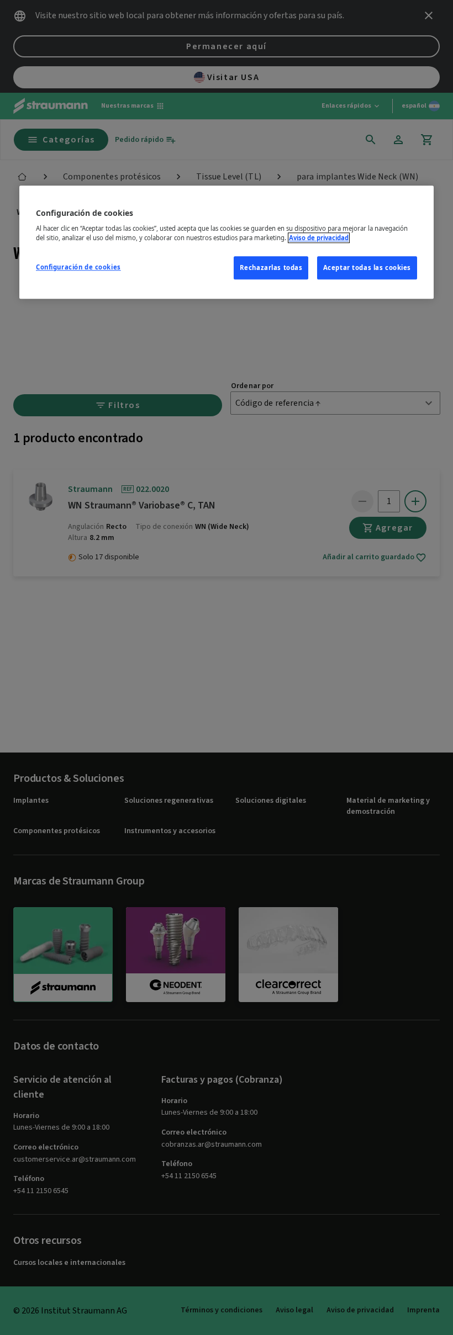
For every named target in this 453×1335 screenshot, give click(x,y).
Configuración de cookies (78, 267)
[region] (226, 242)
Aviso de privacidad (319, 238)
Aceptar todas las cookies (367, 268)
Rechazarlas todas (271, 268)
